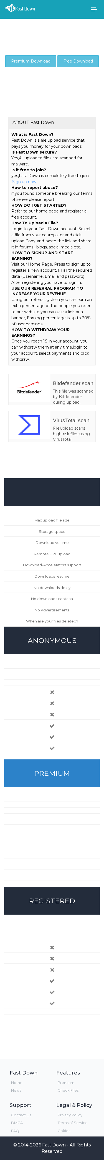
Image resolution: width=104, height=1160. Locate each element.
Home (16, 1082)
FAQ (15, 1130)
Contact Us (21, 1115)
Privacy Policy (70, 1115)
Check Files (68, 1090)
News (16, 1090)
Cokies (64, 1130)
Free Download (78, 61)
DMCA (17, 1122)
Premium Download (30, 61)
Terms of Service (73, 1122)
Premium (66, 1082)
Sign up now (24, 181)
